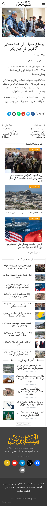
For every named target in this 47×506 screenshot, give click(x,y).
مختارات (32, 487)
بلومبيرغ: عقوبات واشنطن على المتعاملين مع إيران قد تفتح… (17, 285)
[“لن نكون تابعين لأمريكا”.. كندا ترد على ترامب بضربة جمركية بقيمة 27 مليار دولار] (40, 344)
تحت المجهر (9, 487)
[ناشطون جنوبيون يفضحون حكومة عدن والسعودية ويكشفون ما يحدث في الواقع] (40, 325)
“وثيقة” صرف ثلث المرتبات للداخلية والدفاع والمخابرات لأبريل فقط (37, 133)
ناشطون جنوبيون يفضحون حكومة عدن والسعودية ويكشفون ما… (17, 324)
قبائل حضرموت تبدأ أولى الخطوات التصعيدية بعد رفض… (17, 305)
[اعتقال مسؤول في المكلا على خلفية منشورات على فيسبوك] (40, 316)
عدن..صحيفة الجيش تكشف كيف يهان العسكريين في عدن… (17, 353)
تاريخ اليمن (21, 487)
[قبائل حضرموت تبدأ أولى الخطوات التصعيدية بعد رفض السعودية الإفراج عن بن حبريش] (40, 306)
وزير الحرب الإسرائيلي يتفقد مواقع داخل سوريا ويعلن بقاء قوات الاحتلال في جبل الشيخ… (26, 178)
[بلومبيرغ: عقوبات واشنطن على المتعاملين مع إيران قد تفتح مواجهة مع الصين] (23, 229)
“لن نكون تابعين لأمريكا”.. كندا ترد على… (17, 343)
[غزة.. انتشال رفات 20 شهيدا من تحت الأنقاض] (23, 197)
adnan (9, 502)
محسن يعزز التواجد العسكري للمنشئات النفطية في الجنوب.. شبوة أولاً (10, 133)
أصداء (39, 487)
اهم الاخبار (31, 484)
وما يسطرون (8, 484)
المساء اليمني (34, 149)
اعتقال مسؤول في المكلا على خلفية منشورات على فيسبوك (17, 314)
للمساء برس (16, 451)
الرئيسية (40, 484)
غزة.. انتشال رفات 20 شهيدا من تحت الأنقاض (23, 212)
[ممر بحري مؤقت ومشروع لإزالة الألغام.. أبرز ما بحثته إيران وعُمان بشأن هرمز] (8, 405)
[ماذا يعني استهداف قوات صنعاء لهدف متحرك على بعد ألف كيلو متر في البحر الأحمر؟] (8, 379)
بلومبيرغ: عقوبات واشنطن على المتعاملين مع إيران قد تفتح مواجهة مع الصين (24, 246)
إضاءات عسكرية (23, 491)
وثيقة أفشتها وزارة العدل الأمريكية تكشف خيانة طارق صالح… (17, 295)
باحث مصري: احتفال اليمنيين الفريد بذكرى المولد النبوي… (17, 333)
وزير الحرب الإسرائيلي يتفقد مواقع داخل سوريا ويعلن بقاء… (17, 266)
